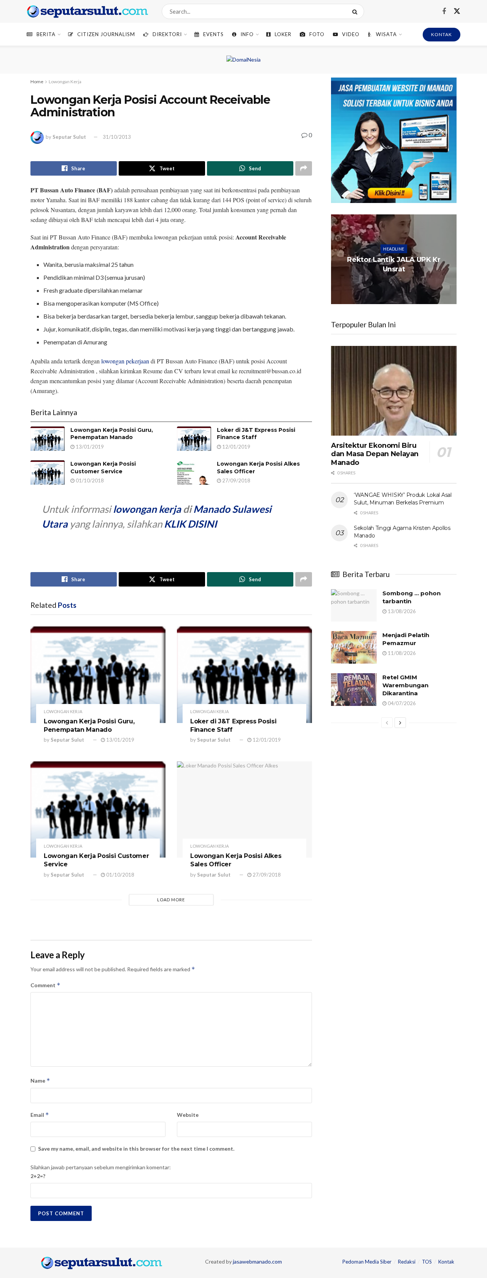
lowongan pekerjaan (125, 361)
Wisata (386, 34)
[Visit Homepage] (87, 11)
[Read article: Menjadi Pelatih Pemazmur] (354, 647)
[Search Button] (356, 11)
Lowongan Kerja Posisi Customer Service (103, 467)
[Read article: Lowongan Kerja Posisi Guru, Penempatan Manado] (47, 439)
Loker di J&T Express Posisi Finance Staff (256, 434)
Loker (283, 34)
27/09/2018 (235, 480)
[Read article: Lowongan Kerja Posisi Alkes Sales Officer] (194, 472)
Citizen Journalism (106, 34)
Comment (45, 985)
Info (247, 34)
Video (351, 34)
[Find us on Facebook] (444, 11)
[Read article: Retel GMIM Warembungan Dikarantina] (354, 689)
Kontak (446, 1262)
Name (40, 1080)
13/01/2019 (89, 447)
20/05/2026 (395, 284)
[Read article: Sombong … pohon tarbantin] (354, 605)
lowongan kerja (147, 509)
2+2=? (37, 1176)
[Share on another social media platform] (303, 168)
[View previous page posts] (387, 722)
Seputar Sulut (69, 137)
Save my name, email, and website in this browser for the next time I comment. (136, 1148)
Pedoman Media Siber (367, 1262)
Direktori (167, 34)
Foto (317, 34)
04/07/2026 (401, 703)
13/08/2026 (401, 611)
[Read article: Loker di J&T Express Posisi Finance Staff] (194, 439)
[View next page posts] (400, 722)
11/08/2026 (401, 653)
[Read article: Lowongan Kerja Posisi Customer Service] (47, 472)
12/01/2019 (235, 447)
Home (36, 81)
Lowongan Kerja (65, 81)
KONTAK (441, 34)
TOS (427, 1262)
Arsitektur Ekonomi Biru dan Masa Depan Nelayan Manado (375, 454)
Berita (46, 34)
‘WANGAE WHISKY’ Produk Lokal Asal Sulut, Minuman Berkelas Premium (403, 499)
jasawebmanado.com (257, 1261)
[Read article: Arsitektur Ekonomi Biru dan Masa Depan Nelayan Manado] (394, 391)
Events (213, 34)
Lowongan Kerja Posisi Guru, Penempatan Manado (111, 434)
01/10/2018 (89, 480)
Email (39, 1114)
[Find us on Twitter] (457, 11)
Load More (171, 899)
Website (188, 1115)
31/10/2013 (117, 137)
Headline (393, 248)
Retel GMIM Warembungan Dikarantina (405, 685)
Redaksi (406, 1262)
